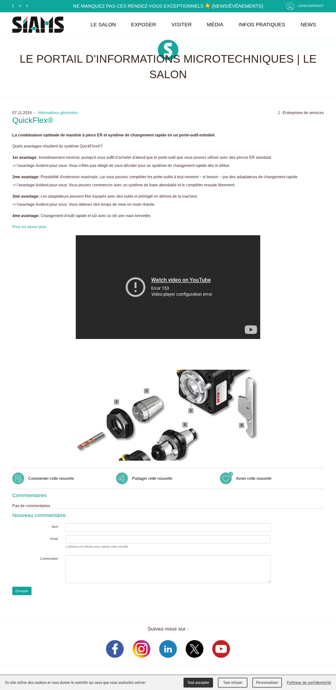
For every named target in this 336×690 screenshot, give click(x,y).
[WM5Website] (38, 24)
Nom (55, 527)
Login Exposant (311, 6)
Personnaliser (267, 682)
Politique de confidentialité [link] (309, 682)
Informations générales (58, 112)
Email (54, 539)
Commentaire (49, 558)
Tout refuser (233, 682)
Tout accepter (198, 682)
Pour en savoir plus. (29, 226)
